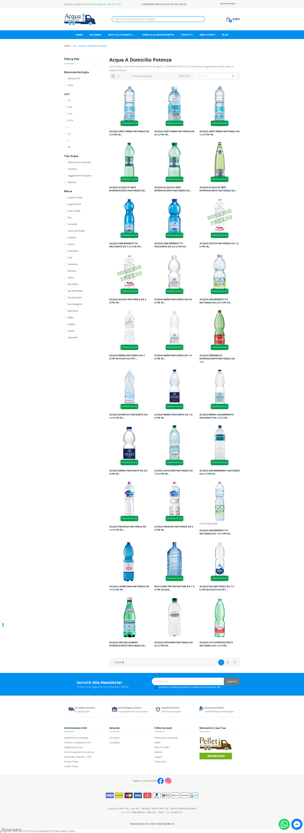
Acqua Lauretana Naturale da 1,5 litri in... (129, 588)
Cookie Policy (71, 766)
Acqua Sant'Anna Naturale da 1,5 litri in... (220, 133)
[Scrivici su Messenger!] (296, 824)
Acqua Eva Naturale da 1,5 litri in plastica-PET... (217, 588)
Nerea (71, 277)
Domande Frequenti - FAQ (77, 756)
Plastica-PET (74, 78)
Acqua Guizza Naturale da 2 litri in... (127, 301)
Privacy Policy (71, 761)
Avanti (234, 662)
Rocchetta (73, 284)
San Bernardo (75, 297)
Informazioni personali (165, 737)
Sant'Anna (73, 310)
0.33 (70, 107)
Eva (69, 217)
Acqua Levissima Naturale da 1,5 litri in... (173, 472)
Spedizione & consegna (76, 737)
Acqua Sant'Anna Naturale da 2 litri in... (129, 133)
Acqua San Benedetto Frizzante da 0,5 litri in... (170, 245)
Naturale (72, 182)
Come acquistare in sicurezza (79, 752)
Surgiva (71, 324)
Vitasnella (72, 337)
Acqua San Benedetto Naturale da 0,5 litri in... (216, 301)
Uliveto (71, 330)
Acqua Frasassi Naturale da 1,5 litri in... (127, 528)
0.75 (70, 113)
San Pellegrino (75, 304)
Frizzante (72, 168)
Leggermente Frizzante (79, 175)
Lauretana (73, 250)
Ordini (157, 742)
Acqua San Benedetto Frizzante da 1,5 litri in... (125, 245)
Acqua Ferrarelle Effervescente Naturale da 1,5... (217, 358)
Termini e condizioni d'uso (77, 742)
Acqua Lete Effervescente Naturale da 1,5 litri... (216, 644)
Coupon (158, 756)
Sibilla (70, 317)
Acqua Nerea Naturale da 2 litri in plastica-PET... (127, 357)
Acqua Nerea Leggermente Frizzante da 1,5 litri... (217, 416)
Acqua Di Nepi (75, 197)
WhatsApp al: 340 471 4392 (107, 4)
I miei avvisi (160, 761)
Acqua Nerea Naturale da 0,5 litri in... (173, 301)
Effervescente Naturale (79, 162)
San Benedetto (75, 290)
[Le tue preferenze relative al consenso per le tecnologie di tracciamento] (3, 625)
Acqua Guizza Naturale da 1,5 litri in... (219, 245)
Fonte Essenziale (76, 230)
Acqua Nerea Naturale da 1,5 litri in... (173, 357)
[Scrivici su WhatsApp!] (284, 824)
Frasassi (72, 237)
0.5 (69, 100)
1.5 (69, 133)
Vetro (70, 85)
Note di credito (162, 747)
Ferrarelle (72, 224)
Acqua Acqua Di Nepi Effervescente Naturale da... (127, 189)
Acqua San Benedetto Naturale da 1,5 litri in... (216, 532)
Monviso (72, 270)
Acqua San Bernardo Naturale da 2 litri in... (220, 472)
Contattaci (114, 742)
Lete (70, 257)
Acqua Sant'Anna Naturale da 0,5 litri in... (174, 133)
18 (69, 147)
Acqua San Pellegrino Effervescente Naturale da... (127, 644)
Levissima (73, 264)
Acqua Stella (74, 210)
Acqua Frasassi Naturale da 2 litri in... (173, 528)
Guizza (71, 244)
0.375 (70, 120)
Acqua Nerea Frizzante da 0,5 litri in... (128, 472)
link (218, 687)
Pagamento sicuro (73, 747)
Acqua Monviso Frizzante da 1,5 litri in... (128, 416)
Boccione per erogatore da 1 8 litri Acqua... (174, 588)
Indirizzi (158, 752)
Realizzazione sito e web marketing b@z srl (152, 823)
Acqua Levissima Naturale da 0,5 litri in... (173, 644)
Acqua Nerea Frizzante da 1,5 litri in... (173, 416)
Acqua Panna (74, 204)
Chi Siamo (114, 737)
